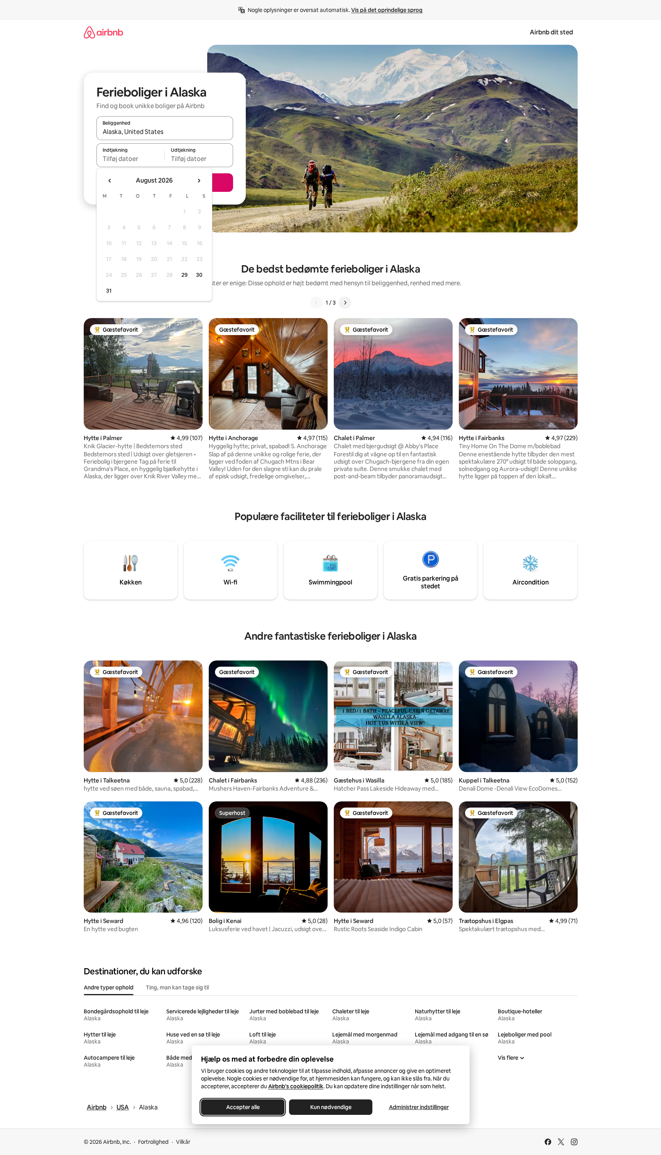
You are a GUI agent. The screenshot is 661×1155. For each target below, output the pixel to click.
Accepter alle (242, 1107)
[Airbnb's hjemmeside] (103, 32)
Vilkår (183, 1141)
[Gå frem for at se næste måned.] (198, 180)
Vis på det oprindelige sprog (387, 10)
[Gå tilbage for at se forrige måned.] (110, 180)
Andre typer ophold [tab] (109, 987)
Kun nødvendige (330, 1107)
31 (109, 290)
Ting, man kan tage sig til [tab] (177, 987)
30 (199, 274)
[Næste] (345, 302)
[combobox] (165, 131)
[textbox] (131, 158)
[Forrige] (316, 302)
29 (184, 274)
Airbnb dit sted (551, 32)
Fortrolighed (153, 1141)
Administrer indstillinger (418, 1107)
